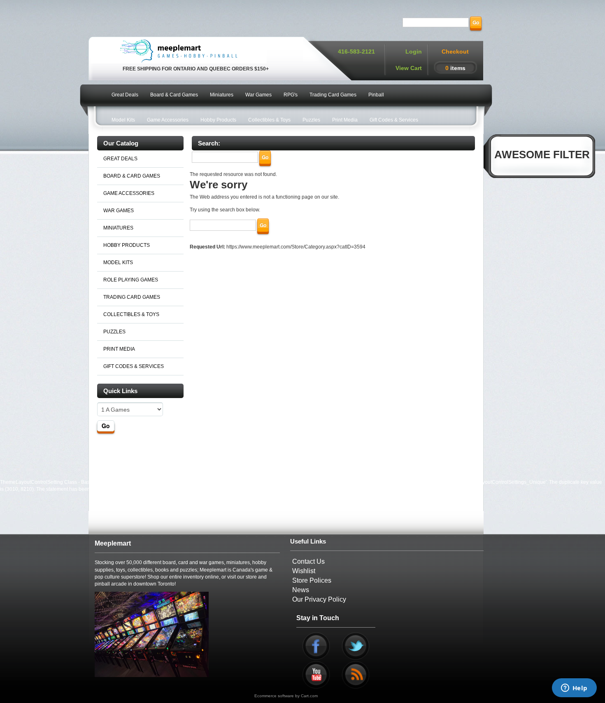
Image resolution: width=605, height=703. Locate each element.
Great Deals (125, 95)
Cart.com (309, 696)
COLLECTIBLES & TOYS (131, 314)
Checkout (455, 51)
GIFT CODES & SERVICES (133, 366)
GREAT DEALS (120, 159)
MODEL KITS (118, 262)
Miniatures (221, 95)
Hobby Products (218, 120)
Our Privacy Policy (319, 599)
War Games (258, 95)
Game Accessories (167, 120)
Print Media (345, 120)
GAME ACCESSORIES (128, 193)
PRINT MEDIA (119, 349)
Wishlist (303, 570)
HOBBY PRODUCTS (126, 245)
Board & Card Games (174, 95)
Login (413, 51)
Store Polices (311, 580)
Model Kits (123, 120)
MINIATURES (118, 228)
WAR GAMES (118, 210)
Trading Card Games (332, 95)
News (300, 589)
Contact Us (308, 561)
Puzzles (311, 120)
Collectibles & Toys (269, 120)
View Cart (409, 68)
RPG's (291, 95)
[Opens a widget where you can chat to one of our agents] (574, 688)
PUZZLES (114, 332)
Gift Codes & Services (394, 120)
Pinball (376, 95)
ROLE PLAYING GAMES (130, 280)
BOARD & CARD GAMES (131, 176)
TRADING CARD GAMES (131, 297)
